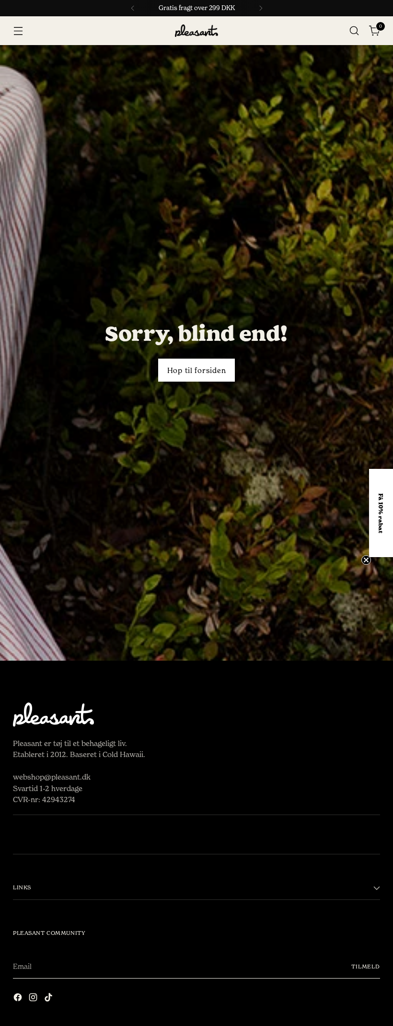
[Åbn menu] (18, 31)
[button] (381, 513)
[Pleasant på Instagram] (34, 998)
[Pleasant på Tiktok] (49, 998)
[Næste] (260, 8)
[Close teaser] (366, 560)
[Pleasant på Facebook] (18, 998)
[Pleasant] (196, 30)
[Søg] (354, 31)
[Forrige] (132, 8)
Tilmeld (365, 966)
